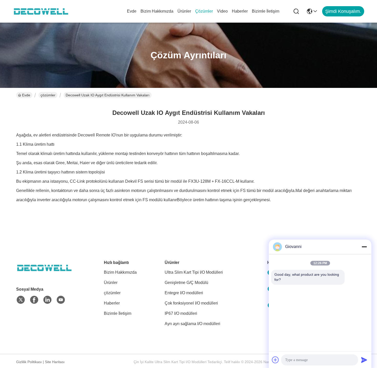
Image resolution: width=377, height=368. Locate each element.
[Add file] (275, 359)
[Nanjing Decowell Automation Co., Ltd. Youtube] (60, 300)
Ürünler (184, 11)
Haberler (240, 11)
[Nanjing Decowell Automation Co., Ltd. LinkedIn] (47, 300)
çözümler (204, 11)
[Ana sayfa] (44, 274)
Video (222, 11)
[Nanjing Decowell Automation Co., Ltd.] (41, 11)
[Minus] (364, 247)
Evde (131, 11)
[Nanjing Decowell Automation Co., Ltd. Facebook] (34, 300)
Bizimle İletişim (265, 11)
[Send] (364, 359)
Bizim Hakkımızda (157, 11)
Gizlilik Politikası (29, 362)
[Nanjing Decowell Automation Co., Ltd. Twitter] (20, 300)
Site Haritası (55, 362)
